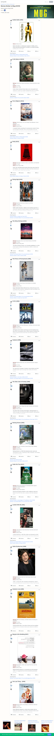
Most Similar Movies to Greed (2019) (18, 543)
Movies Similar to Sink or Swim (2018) (18, 255)
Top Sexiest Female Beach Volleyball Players (19, 721)
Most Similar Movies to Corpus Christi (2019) (19, 176)
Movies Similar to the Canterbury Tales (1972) (19, 55)
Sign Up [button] (51, 1)
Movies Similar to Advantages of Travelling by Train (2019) (22, 500)
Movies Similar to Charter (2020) (17, 138)
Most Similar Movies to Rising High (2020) (19, 54)
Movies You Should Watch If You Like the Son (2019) (21, 501)
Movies (8, 4)
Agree (49, 734)
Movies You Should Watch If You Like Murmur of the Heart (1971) (24, 419)
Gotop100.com (3, 4)
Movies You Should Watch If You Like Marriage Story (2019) (22, 678)
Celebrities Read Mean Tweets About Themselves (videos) (33, 722)
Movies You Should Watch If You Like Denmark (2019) (21, 217)
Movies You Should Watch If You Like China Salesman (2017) (47, 722)
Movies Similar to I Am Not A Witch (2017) (19, 377)
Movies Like (12, 4)
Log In (47, 1)
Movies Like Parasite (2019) (16, 459)
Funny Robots (6, 720)
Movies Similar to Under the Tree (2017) (18, 216)
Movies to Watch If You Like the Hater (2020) (19, 97)
